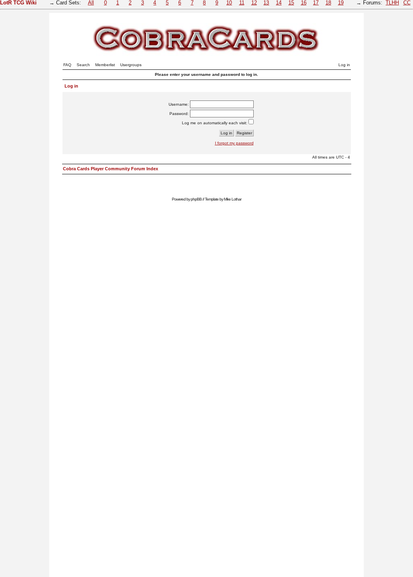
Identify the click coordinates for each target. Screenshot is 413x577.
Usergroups (131, 65)
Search (83, 65)
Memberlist (105, 65)
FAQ (67, 65)
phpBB (196, 199)
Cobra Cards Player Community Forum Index (110, 168)
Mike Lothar (232, 199)
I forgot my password (234, 143)
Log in (344, 65)
